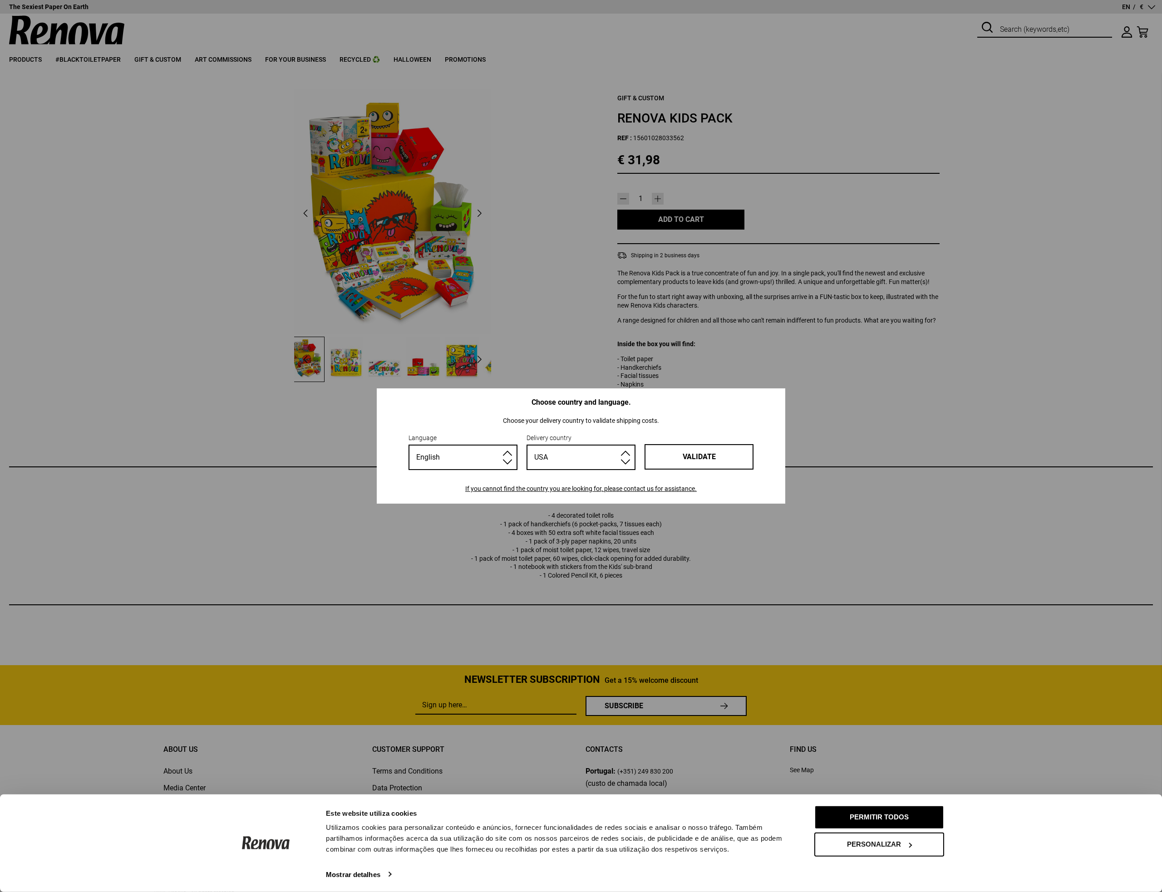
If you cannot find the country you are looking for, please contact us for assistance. (581, 488)
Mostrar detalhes (353, 874)
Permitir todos (879, 817)
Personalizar (874, 844)
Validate (699, 456)
